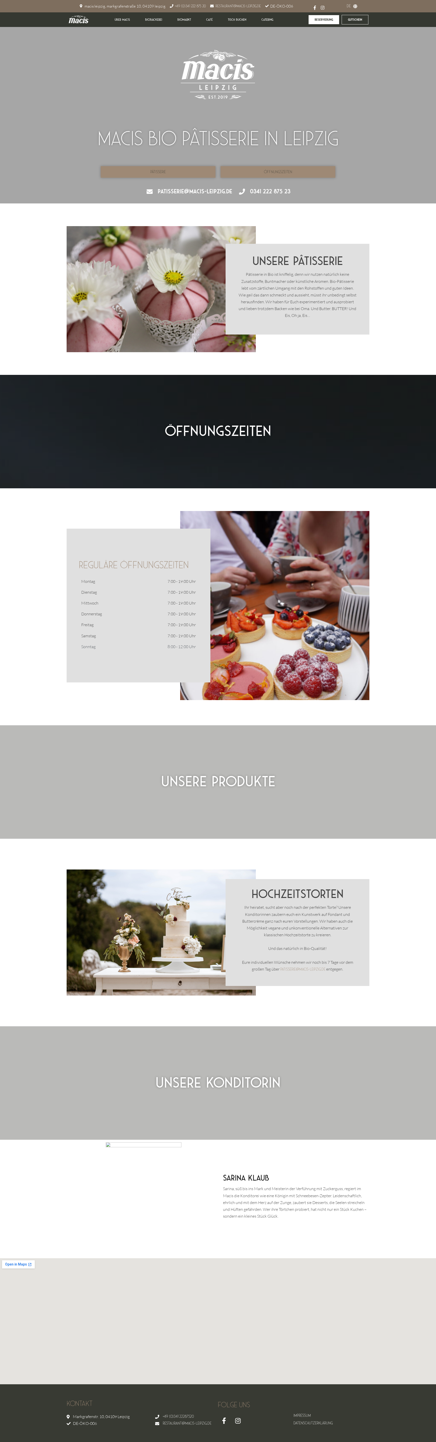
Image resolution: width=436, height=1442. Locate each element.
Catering (267, 19)
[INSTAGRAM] (322, 8)
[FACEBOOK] (224, 1420)
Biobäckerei (153, 19)
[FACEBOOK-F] (315, 8)
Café (209, 19)
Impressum (302, 1416)
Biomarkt (184, 19)
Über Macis (122, 19)
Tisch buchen (237, 19)
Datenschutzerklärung (313, 1423)
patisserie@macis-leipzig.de (302, 969)
